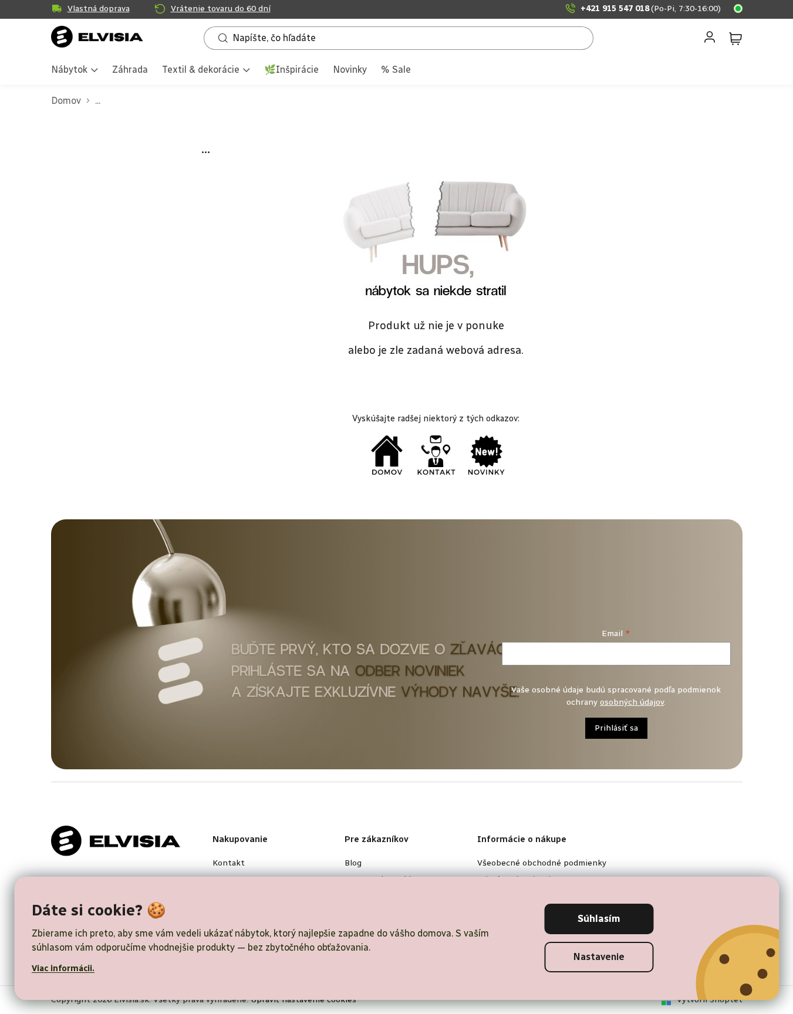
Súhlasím (599, 918)
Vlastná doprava (99, 8)
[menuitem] (74, 70)
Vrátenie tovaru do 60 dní (221, 8)
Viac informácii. (63, 969)
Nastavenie (599, 956)
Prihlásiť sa (616, 728)
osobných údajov (632, 702)
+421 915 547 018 (651, 8)
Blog (353, 863)
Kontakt (228, 863)
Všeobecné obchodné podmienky (541, 863)
